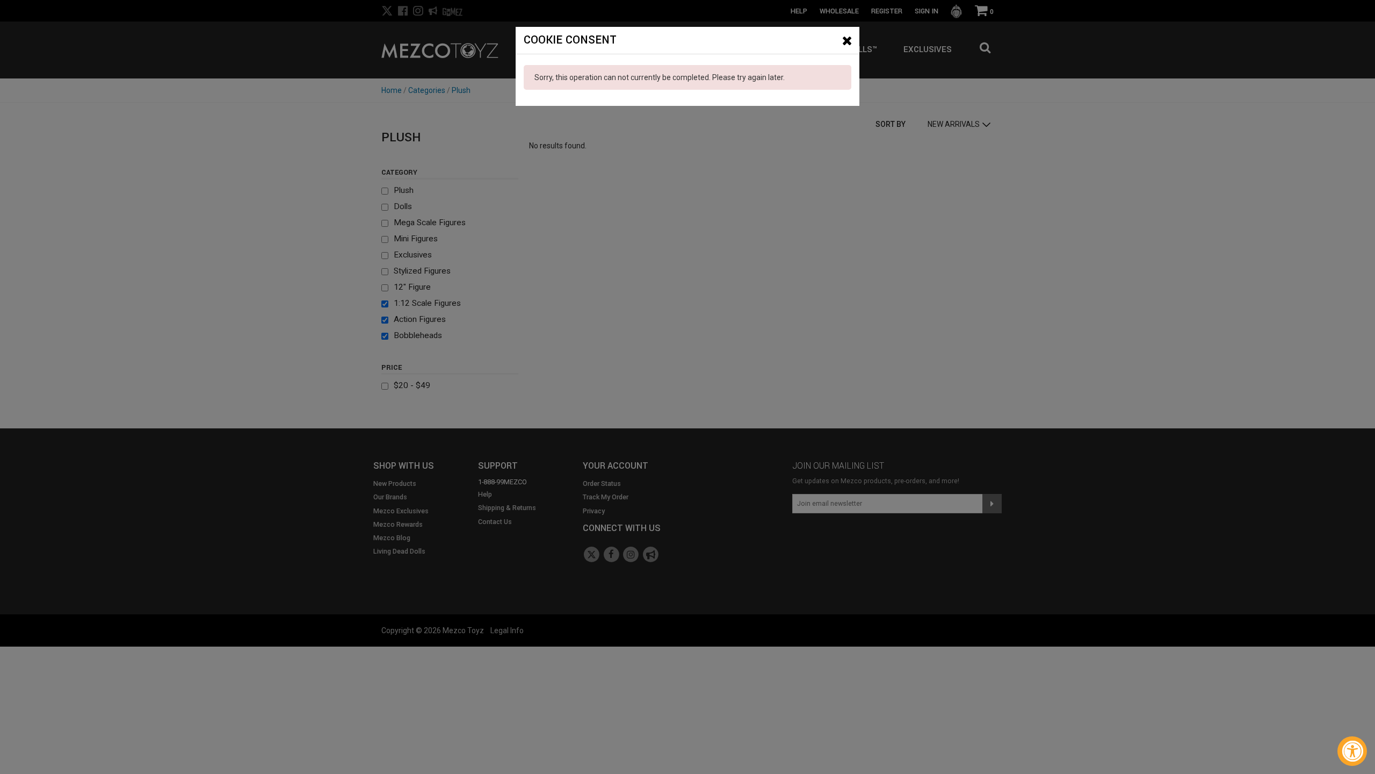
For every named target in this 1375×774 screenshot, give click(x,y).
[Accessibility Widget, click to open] (1352, 751)
